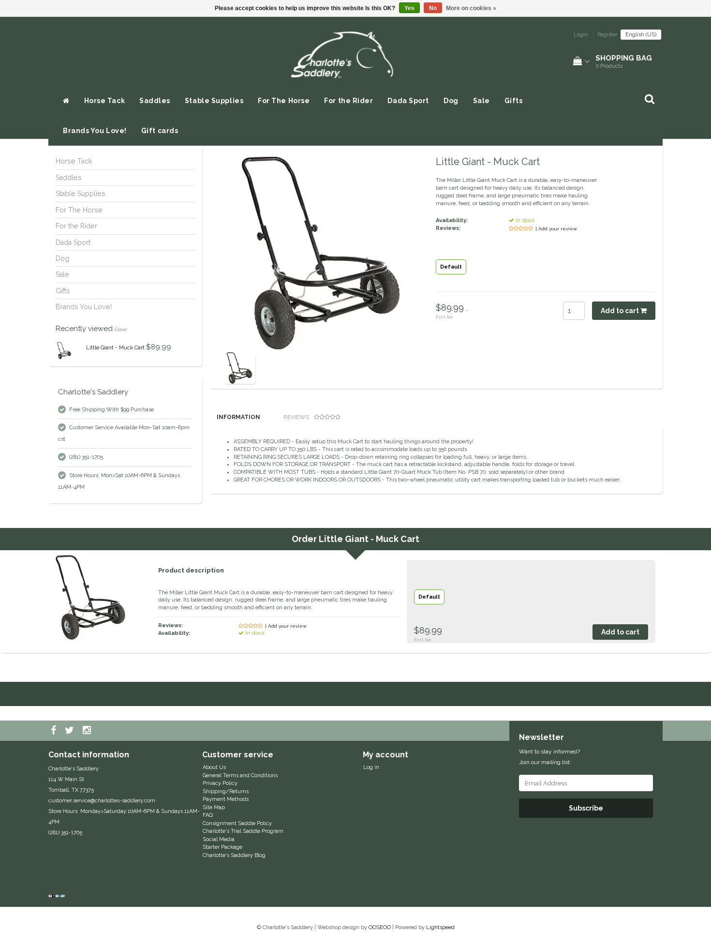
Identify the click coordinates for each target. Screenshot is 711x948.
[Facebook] (55, 730)
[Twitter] (70, 730)
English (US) (640, 34)
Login (581, 34)
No (433, 8)
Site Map (214, 807)
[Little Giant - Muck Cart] (64, 350)
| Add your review (556, 228)
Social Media (219, 839)
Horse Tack (104, 101)
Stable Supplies (214, 101)
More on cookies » (471, 8)
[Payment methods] (57, 896)
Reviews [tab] (296, 417)
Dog (451, 101)
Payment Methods (226, 799)
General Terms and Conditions (240, 775)
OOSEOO (380, 927)
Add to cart (620, 311)
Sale (481, 101)
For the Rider (348, 101)
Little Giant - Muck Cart (115, 348)
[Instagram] (88, 730)
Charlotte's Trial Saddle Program (243, 831)
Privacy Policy (220, 783)
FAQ (208, 815)
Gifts (513, 101)
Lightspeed (440, 927)
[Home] (66, 100)
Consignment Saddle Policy (237, 823)
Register (607, 34)
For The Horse (284, 101)
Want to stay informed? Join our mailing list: (549, 757)
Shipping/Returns (226, 791)
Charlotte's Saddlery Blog (234, 855)
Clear (121, 329)
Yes (409, 8)
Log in (371, 767)
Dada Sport (408, 101)
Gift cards (159, 131)
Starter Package (222, 847)
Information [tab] (238, 417)
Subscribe (586, 808)
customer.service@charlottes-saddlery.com (101, 801)
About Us (214, 767)
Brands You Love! (95, 131)
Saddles (154, 101)
